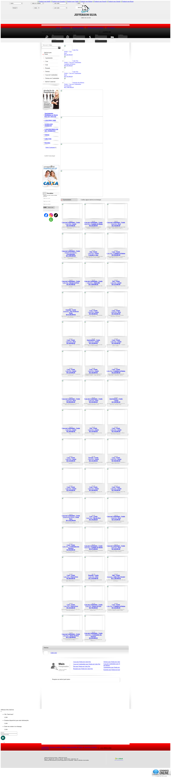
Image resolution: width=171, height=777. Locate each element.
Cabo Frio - (71, 223)
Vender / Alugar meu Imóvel (95, 27)
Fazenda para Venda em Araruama (113, 669)
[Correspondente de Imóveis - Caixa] (50, 187)
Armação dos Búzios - (71, 253)
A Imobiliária (66, 27)
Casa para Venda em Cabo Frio (82, 662)
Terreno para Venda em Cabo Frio (113, 662)
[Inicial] (85, 24)
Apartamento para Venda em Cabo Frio (114, 667)
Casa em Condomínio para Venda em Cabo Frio (86, 664)
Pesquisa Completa (78, 27)
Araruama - (71, 311)
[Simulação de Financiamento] (50, 110)
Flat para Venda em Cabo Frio (81, 666)
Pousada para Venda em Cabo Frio (83, 668)
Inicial (58, 27)
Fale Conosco (111, 27)
